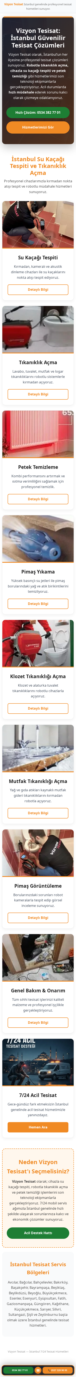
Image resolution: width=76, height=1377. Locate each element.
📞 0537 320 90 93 (57, 1370)
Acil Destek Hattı (38, 1233)
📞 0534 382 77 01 (18, 1370)
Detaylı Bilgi (38, 289)
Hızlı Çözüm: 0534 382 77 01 (38, 112)
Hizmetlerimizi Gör (38, 127)
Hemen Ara (38, 1127)
